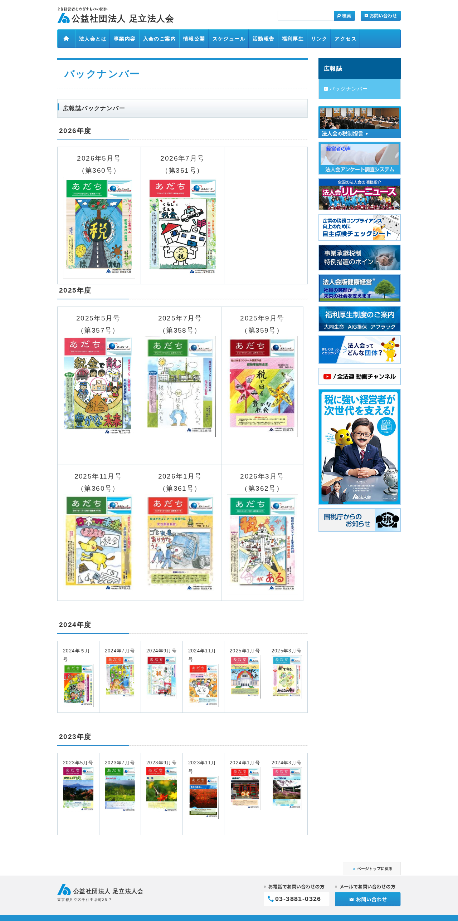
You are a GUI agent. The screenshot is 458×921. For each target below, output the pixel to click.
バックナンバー (349, 89)
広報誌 (333, 68)
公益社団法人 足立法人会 (123, 18)
